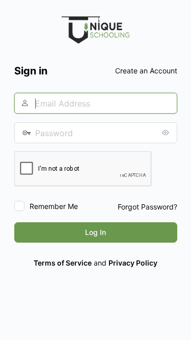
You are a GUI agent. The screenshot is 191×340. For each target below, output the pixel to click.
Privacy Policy (132, 262)
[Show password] (167, 132)
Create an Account (146, 70)
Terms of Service (63, 262)
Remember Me (54, 206)
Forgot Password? (147, 206)
